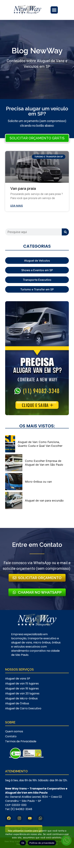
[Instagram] (19, 818)
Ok (22, 842)
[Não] (68, 837)
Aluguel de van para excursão (44, 500)
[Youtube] (29, 818)
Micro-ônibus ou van (38, 481)
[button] (54, 10)
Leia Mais (16, 206)
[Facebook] (8, 818)
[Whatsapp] (40, 818)
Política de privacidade (41, 842)
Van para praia (23, 188)
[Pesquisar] (65, 231)
